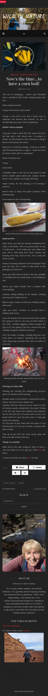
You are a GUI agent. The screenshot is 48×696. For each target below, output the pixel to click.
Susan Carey (10, 488)
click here (27, 630)
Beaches (14, 75)
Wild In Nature (24, 17)
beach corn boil (9, 483)
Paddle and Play (29, 75)
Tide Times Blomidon (11, 626)
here (40, 450)
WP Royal (29, 691)
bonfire (21, 483)
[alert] (24, 676)
